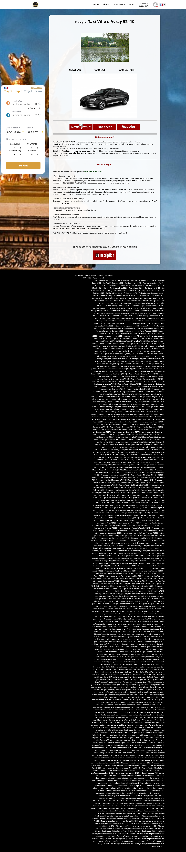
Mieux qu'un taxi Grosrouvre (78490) (140, 434)
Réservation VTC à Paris (104, 705)
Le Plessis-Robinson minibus (139, 791)
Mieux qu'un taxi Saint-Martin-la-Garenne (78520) (132, 553)
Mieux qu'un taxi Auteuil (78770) (114, 349)
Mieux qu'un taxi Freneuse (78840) (122, 427)
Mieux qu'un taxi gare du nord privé (129, 601)
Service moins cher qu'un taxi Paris (110, 735)
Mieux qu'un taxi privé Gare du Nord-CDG (120, 642)
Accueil (96, 4)
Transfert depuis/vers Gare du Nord (108, 682)
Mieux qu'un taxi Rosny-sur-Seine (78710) (114, 538)
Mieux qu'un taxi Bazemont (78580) (150, 354)
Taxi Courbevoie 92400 (133, 283)
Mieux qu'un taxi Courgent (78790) (150, 397)
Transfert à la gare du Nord (121, 677)
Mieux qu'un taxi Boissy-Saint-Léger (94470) (142, 760)
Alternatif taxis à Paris (117, 727)
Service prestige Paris (136, 733)
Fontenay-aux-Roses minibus (116, 791)
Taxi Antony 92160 (99, 285)
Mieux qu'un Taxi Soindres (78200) (126, 561)
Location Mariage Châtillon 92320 (145, 323)
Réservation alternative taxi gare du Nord (121, 692)
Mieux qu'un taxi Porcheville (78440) (112, 525)
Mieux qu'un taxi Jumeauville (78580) (144, 455)
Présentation (119, 4)
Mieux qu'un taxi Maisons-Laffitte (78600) (107, 470)
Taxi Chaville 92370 (116, 301)
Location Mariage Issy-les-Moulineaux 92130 (110, 313)
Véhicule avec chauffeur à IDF (120, 748)
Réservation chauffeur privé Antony (129, 798)
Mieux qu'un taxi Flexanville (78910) (112, 414)
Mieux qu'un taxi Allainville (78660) (132, 341)
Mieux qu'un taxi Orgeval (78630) (120, 515)
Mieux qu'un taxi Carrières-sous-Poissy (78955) (112, 379)
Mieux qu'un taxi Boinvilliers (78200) (121, 361)
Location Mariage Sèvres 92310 (145, 328)
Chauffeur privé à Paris (125, 707)
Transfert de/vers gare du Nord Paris (105, 695)
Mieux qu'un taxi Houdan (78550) (132, 447)
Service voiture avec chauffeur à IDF (150, 740)
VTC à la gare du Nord (109, 669)
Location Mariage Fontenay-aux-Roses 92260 (116, 328)
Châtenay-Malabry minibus (127, 788)
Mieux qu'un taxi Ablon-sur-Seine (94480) (128, 758)
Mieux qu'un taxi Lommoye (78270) (140, 462)
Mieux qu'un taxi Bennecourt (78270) (136, 356)
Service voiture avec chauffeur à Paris (113, 733)
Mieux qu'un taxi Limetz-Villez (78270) (149, 460)
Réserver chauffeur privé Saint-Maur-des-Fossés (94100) (124, 844)
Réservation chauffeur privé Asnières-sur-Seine (125, 801)
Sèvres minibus (148, 775)
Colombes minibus (113, 781)
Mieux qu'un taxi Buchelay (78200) (125, 376)
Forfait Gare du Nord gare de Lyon (131, 654)
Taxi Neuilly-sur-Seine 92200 (153, 283)
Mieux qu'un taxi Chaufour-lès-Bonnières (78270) (145, 386)
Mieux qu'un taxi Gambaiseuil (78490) (136, 424)
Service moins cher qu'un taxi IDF (143, 743)
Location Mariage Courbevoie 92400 (137, 308)
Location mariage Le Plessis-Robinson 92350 (141, 331)
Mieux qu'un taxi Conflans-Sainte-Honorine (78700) (117, 397)
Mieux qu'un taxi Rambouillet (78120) (119, 530)
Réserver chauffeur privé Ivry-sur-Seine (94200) (118, 821)
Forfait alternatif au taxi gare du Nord (133, 695)
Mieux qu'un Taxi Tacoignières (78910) (122, 566)
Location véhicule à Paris (144, 707)
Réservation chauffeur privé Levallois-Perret (123, 818)
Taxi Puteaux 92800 (136, 288)
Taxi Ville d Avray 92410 (151, 301)
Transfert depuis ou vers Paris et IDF (109, 755)
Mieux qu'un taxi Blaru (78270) (147, 361)
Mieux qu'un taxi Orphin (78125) (146, 515)
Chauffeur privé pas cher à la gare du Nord (115, 672)
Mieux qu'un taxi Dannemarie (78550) (123, 404)
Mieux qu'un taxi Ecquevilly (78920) (131, 407)
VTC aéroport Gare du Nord (135, 657)
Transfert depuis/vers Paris (137, 725)
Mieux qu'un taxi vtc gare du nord (130, 616)
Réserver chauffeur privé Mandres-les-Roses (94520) (114, 831)
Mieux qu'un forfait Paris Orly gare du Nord (112, 644)
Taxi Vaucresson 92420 (133, 301)
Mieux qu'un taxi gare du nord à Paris (116, 629)
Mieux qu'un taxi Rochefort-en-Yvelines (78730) (141, 533)
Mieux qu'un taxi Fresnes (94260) (128, 773)
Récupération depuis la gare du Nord (121, 679)
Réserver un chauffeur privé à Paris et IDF (129, 730)
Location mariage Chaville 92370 (110, 336)
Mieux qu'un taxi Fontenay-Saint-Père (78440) (121, 422)
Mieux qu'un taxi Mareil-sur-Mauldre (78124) (146, 475)
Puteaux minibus (98, 781)
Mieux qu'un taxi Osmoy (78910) (127, 518)
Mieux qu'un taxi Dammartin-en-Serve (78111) (125, 402)
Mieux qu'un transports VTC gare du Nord (113, 652)
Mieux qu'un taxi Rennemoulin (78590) (148, 530)
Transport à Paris (143, 705)
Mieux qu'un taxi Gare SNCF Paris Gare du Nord (112, 647)
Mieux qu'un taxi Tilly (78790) (139, 573)
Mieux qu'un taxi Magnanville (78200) (114, 467)
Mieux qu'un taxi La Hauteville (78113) (116, 445)
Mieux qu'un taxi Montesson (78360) (136, 500)
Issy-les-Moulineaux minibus (122, 796)
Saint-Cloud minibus (111, 775)
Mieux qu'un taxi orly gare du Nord (119, 639)
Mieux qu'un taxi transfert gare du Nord (110, 596)
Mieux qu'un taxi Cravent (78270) (104, 399)
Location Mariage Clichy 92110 (139, 313)
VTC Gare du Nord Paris (141, 672)
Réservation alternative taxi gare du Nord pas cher (145, 702)
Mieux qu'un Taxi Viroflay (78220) (114, 594)
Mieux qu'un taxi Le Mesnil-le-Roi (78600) (133, 485)
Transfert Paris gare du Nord (138, 685)
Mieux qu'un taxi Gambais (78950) (108, 424)
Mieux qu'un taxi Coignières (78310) (123, 394)
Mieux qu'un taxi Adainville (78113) (145, 338)
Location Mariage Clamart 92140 (122, 316)
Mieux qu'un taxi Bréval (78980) (115, 374)
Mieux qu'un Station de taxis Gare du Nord (147, 629)
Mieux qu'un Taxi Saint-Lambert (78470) (124, 548)
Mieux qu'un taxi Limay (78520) (122, 460)
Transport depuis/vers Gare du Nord (146, 664)
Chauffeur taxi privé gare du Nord (142, 674)
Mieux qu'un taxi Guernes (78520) (141, 440)
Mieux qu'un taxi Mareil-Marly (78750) (115, 475)
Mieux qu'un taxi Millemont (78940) (112, 493)
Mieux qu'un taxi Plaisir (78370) (141, 520)
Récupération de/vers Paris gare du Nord (141, 687)
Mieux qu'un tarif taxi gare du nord (107, 634)
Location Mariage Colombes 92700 (117, 306)
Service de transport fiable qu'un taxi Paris (139, 735)
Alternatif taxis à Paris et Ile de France (140, 727)
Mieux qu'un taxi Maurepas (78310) (140, 480)
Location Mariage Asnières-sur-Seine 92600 (147, 306)
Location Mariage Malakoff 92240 (119, 323)
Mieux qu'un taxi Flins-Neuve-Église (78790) (142, 414)
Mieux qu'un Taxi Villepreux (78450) (132, 589)
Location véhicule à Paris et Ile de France (130, 717)
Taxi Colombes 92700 (142, 280)
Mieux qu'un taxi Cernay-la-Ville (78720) (106, 381)
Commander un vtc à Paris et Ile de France (124, 720)
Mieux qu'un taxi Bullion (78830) (151, 376)
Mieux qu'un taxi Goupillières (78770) (126, 432)
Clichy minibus (157, 783)
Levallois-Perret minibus (142, 783)
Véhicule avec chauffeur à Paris (104, 707)
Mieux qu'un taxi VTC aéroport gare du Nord (110, 631)
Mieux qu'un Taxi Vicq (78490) (139, 583)
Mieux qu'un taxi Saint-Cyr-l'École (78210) (135, 541)
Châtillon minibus (118, 793)
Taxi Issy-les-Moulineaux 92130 (119, 285)
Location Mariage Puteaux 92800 (119, 318)
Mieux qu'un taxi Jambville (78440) (137, 450)
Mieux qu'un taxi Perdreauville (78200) (114, 520)
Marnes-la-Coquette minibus (130, 775)
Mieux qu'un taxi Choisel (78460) (138, 389)
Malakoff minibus (133, 793)
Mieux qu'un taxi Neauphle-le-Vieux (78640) (125, 508)
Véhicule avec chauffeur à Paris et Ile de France (138, 715)
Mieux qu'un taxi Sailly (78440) (142, 538)
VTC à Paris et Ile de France (123, 722)
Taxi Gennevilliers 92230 (119, 288)
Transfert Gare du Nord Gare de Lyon (138, 659)
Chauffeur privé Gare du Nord (107, 654)
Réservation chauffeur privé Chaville (141, 808)
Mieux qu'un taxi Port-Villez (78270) (140, 525)
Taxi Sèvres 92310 (143, 296)
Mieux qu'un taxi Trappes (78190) (151, 571)
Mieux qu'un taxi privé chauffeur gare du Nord (141, 614)
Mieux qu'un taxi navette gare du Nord (136, 599)
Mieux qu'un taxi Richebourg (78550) (108, 533)
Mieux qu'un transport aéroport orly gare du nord (113, 649)
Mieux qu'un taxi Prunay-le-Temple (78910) (134, 528)
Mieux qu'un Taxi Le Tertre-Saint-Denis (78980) (121, 568)
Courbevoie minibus (103, 783)
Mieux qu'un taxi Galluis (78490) (151, 422)
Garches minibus (121, 778)
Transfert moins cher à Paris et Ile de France (122, 712)
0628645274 (144, 5)
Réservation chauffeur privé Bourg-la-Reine (119, 806)
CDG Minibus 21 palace (151, 786)
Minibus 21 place (135, 786)
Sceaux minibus (141, 796)
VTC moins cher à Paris (136, 710)
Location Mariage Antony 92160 (121, 311)
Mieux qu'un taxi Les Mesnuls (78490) (128, 487)
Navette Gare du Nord (115, 657)
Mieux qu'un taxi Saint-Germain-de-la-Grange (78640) (130, 543)
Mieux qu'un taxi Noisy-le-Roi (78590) (136, 510)
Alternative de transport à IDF (118, 743)
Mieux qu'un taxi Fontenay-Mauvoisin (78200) (124, 419)
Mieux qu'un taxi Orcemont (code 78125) (135, 513)
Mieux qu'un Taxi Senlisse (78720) (111, 563)
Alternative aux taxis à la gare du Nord (133, 669)
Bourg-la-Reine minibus (147, 788)
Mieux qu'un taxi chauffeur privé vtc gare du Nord (144, 596)
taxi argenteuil (100, 318)
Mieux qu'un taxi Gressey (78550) (113, 434)
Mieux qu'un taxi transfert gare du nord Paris (120, 606)
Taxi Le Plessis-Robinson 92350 (116, 298)
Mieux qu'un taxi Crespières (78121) (131, 399)
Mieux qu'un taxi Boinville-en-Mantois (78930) (125, 359)
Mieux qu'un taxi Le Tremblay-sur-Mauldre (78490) (124, 576)
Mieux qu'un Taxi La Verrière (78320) (106, 581)
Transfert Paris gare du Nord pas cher (129, 690)
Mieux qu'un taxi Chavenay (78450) (112, 389)
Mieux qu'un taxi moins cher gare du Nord (124, 626)
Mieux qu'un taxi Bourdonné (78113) (128, 371)
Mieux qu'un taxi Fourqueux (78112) (150, 427)
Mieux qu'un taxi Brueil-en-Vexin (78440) (143, 374)
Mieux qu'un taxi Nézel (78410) (110, 510)
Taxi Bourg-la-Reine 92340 (153, 298)
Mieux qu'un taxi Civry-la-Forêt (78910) (123, 392)
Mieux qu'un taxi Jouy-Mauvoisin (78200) (115, 455)
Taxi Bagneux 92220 (113, 290)
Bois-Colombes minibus (154, 781)
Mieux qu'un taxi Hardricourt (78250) (129, 442)
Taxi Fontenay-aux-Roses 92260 (123, 296)
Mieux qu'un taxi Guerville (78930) (128, 437)
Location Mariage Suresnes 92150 (144, 318)
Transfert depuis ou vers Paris (116, 738)
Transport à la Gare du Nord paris (121, 662)
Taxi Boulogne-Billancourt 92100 (104, 280)
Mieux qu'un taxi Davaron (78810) (150, 404)
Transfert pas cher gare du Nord (134, 682)
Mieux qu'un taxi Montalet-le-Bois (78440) (143, 498)
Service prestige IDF (99, 743)
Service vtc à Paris (156, 705)
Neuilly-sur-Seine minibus (122, 783)
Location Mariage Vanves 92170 (127, 326)
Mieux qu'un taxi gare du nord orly (134, 634)
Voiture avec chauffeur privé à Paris (113, 725)
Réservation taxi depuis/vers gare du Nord (141, 697)
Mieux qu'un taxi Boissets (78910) (132, 364)
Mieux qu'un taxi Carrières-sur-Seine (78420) (146, 379)
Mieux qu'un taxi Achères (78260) (112, 344)
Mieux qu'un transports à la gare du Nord (148, 649)
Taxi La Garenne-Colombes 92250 (151, 293)
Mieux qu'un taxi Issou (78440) (112, 450)
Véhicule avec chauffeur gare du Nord (115, 674)
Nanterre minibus (107, 778)
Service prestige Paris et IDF (103, 753)
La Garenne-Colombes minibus (132, 781)
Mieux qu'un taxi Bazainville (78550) (122, 351)
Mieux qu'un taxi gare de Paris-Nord (107, 599)
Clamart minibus (157, 791)
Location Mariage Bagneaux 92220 (130, 321)
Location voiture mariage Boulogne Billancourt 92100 (139, 303)
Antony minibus (121, 786)
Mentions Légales (98, 278)
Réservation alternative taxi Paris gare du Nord (130, 700)
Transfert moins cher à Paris (125, 705)
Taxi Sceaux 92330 (135, 298)
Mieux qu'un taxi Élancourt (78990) (115, 409)
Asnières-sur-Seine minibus (104, 786)
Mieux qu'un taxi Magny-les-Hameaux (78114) (146, 467)
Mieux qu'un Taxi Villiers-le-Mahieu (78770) (119, 591)
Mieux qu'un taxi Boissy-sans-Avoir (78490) (127, 366)
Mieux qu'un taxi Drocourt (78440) (104, 407)
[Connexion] (155, 5)
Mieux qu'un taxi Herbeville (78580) (145, 445)
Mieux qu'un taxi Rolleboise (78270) (132, 535)
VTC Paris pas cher (105, 722)
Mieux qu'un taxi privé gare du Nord (111, 609)
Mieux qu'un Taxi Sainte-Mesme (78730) (135, 556)
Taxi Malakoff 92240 (152, 290)
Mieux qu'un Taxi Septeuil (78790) (137, 563)
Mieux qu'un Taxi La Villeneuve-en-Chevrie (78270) (135, 586)
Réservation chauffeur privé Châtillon (112, 808)
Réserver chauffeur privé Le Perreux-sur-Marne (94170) (136, 826)
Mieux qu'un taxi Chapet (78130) (129, 384)
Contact (131, 4)
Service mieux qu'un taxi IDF (125, 740)
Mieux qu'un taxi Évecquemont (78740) (144, 409)
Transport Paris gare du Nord (113, 687)
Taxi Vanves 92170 (130, 293)
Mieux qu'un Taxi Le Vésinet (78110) (113, 583)
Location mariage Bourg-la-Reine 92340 (129, 333)
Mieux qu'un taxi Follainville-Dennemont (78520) (135, 417)
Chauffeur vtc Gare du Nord (121, 664)
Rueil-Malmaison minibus (139, 778)
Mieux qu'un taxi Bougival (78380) (145, 369)
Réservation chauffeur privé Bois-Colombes (119, 803)
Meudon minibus (104, 796)
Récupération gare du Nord (143, 677)
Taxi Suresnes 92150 (152, 288)
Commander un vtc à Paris (116, 710)
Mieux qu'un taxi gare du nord (129, 624)
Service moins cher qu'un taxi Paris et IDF (148, 748)
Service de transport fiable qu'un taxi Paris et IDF (112, 750)
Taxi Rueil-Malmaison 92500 (113, 283)
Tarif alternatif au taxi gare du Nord (150, 692)
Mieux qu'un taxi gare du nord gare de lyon (142, 621)
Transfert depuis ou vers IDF (145, 745)
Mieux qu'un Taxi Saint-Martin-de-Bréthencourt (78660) (125, 551)
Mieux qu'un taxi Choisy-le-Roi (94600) (115, 770)
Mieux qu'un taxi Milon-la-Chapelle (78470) (142, 493)
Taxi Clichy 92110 (138, 285)
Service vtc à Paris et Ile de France (107, 715)
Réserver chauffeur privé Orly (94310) (119, 839)
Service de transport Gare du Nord (125, 667)
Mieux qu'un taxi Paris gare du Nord (140, 609)
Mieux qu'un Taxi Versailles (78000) (134, 581)
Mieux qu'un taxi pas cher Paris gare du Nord (146, 644)
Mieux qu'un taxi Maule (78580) (132, 477)
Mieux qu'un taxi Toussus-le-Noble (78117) (111, 573)
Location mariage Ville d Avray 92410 (137, 336)
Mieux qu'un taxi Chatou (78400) (114, 386)
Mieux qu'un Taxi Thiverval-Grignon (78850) (121, 571)
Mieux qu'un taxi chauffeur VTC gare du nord (136, 611)
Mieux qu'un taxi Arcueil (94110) (113, 760)
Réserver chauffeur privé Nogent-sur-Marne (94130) (126, 836)
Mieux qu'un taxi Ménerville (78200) (121, 482)
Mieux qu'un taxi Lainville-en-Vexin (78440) (130, 457)
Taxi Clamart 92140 (153, 285)
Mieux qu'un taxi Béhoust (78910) (109, 356)
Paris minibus (111, 788)
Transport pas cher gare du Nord (115, 685)
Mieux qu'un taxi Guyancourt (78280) (113, 440)
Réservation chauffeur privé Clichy (129, 811)
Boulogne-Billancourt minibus (152, 793)
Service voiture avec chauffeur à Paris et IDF (147, 750)
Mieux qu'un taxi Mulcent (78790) (128, 505)
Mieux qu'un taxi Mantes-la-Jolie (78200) (138, 470)
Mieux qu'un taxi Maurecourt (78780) (112, 480)
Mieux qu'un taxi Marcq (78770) (126, 472)
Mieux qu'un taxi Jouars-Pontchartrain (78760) (123, 452)
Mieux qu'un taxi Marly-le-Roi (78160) (105, 477)
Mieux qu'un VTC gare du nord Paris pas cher (146, 652)
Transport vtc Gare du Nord (145, 662)
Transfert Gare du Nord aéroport (111, 659)
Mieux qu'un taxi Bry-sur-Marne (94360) (135, 763)
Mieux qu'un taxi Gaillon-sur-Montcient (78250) (110, 429)
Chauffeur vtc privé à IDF (124, 745)
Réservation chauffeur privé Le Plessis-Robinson (122, 816)
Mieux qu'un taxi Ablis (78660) (120, 338)
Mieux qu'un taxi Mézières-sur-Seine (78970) (122, 490)
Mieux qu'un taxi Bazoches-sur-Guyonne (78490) (118, 354)
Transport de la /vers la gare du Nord (149, 679)
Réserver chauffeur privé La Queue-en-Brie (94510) (124, 823)
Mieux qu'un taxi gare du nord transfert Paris (119, 604)
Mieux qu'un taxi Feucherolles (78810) (131, 412)
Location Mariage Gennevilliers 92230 (149, 316)
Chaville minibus (148, 773)
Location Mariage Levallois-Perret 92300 (149, 311)
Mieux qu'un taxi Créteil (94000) (141, 770)
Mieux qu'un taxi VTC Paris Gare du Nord (119, 619)
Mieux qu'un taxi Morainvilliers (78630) (136, 503)
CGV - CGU (87, 278)
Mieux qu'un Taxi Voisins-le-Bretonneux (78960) (145, 594)
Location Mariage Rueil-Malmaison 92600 (108, 308)
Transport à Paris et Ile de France (151, 712)
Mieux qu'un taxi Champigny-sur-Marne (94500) (122, 765)
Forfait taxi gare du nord (115, 697)
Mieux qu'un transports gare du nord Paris (126, 637)
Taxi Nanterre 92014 (125, 280)
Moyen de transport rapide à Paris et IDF (138, 755)
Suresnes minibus (156, 778)
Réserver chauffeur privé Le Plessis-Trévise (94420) (116, 834)
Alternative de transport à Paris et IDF (128, 753)
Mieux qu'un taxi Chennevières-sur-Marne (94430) (121, 768)
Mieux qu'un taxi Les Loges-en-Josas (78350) (110, 462)
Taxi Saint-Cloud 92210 (114, 293)
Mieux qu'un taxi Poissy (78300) (129, 523)
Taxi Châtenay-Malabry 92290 (133, 290)
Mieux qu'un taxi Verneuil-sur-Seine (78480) (119, 578)
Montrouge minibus (103, 793)
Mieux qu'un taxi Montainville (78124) (112, 498)
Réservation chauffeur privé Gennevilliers (121, 813)
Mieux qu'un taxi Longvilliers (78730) (126, 465)
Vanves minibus (109, 798)
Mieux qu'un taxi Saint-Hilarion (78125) (131, 546)
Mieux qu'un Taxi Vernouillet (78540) (150, 578)
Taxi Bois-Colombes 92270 (101, 296)
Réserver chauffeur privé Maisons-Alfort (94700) (145, 828)
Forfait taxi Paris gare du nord (114, 702)
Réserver (106, 4)
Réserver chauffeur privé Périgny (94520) (120, 841)
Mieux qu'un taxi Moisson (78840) (129, 495)
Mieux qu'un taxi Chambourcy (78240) (136, 381)
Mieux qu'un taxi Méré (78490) (147, 482)
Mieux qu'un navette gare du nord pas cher (147, 647)
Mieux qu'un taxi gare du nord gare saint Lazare (145, 631)
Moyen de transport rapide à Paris (140, 738)
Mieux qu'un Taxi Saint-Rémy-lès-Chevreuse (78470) (127, 558)
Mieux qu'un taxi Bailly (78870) (139, 349)
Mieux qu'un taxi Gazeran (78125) (141, 429)
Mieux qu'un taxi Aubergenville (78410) (128, 346)
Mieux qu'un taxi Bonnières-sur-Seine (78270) (115, 369)
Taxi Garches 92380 (101, 301)
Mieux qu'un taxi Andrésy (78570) (138, 344)
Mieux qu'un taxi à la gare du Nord (112, 621)
